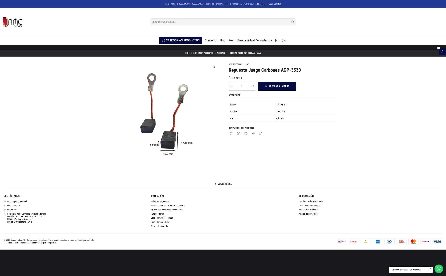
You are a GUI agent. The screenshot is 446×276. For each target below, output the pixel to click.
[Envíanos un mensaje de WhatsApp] (439, 269)
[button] (180, 40)
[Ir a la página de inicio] (12, 21)
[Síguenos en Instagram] (277, 40)
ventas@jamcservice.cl (17, 201)
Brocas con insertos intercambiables (167, 209)
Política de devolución (308, 209)
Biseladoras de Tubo (160, 222)
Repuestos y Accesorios (203, 53)
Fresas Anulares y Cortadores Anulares (168, 205)
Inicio (187, 53)
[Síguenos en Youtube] (284, 40)
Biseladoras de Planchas (162, 218)
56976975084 (12, 209)
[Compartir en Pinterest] (253, 133)
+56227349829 (13, 205)
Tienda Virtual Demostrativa (311, 201)
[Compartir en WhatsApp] (246, 133)
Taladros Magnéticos (160, 201)
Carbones (221, 53)
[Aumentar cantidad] (252, 86)
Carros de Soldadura (160, 226)
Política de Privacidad (308, 214)
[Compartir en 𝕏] (238, 133)
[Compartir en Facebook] (231, 133)
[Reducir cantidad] (231, 86)
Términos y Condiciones (309, 205)
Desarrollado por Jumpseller (44, 243)
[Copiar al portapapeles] (260, 133)
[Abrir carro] (442, 51)
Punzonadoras (157, 214)
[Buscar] (292, 21)
